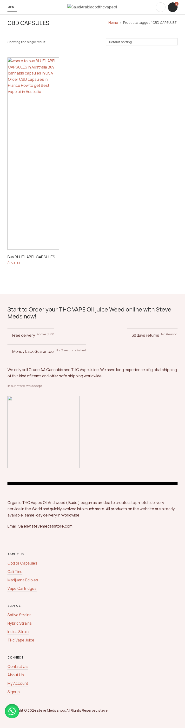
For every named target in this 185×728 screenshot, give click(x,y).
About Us (15, 675)
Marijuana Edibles (22, 580)
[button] (12, 711)
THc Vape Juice (20, 640)
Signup (13, 691)
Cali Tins (14, 571)
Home (113, 22)
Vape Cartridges (22, 588)
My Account (17, 683)
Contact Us (17, 666)
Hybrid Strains (19, 623)
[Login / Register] (160, 7)
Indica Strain (18, 631)
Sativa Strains (19, 614)
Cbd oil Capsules (22, 563)
